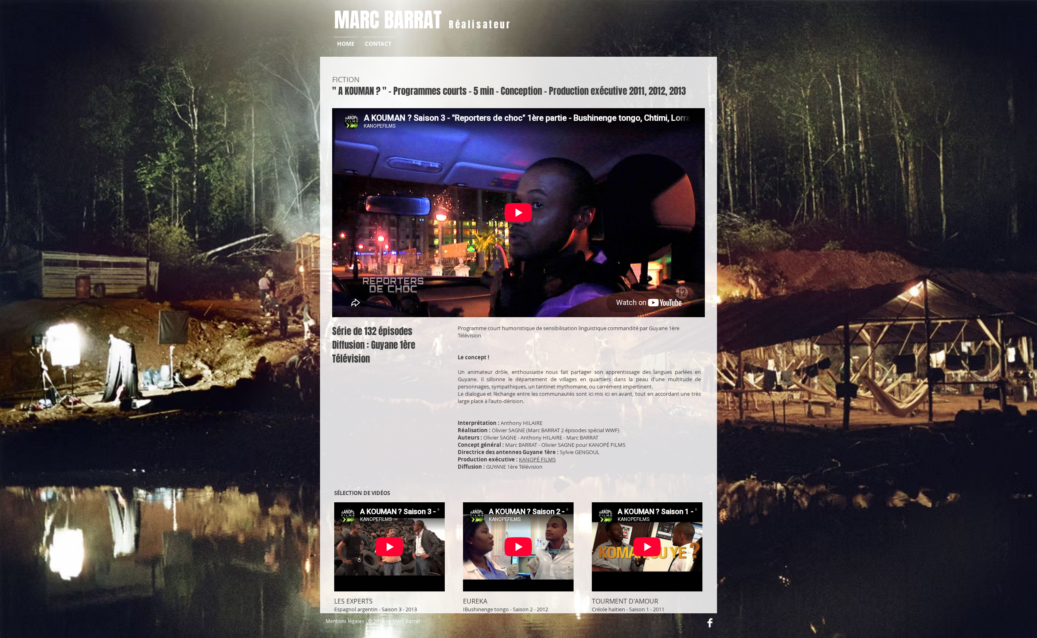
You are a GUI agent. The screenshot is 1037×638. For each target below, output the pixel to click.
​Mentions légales (345, 621)
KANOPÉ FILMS (537, 459)
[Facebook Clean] (710, 622)
